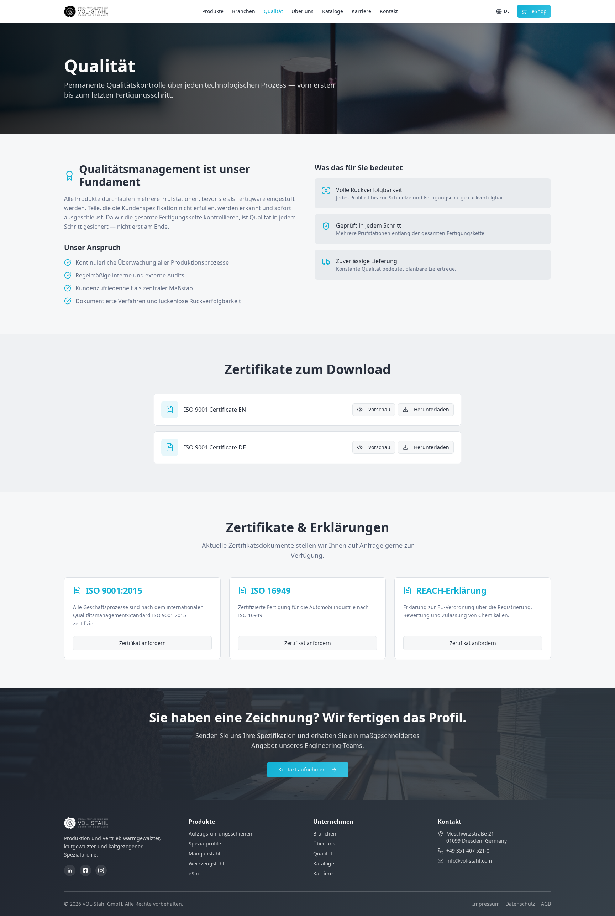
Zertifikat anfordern (142, 643)
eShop (539, 11)
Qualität (273, 11)
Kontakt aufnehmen (302, 769)
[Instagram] (101, 870)
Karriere (361, 11)
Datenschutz (520, 903)
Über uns (302, 11)
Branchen (243, 11)
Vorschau (379, 409)
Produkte (213, 11)
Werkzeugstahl (206, 863)
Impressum (486, 903)
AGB (546, 903)
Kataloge (332, 11)
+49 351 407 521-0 (467, 850)
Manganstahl (204, 853)
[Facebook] (85, 870)
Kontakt (389, 11)
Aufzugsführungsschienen (220, 833)
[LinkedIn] (69, 870)
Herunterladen (431, 409)
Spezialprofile (205, 843)
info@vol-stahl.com (469, 860)
